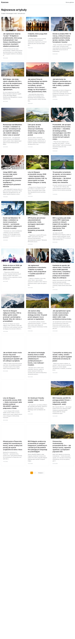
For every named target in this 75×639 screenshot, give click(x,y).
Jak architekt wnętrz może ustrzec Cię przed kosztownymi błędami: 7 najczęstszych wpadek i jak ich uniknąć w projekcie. (12, 357)
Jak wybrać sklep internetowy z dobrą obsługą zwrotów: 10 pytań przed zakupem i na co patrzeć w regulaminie (37, 315)
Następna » (41, 472)
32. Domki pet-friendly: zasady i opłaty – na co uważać (36, 400)
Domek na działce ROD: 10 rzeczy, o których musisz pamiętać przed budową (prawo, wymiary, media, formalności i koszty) (62, 38)
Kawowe (4, 2)
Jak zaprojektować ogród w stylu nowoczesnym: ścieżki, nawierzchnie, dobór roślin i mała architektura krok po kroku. (62, 315)
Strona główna (70, 2)
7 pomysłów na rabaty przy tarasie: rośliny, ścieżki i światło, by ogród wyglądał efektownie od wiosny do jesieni (62, 357)
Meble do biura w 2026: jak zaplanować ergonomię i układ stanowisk (12, 267)
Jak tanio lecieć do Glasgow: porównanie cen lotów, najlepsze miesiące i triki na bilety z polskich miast (62, 83)
